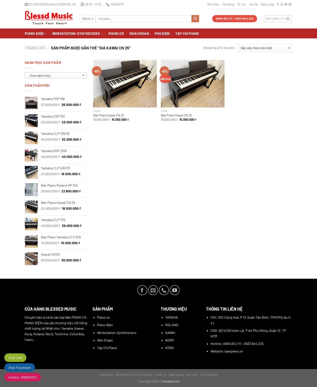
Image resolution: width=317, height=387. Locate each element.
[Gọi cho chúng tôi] (164, 290)
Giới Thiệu (213, 4)
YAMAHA (171, 317)
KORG (169, 348)
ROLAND (171, 325)
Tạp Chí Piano (187, 33)
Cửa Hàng (228, 4)
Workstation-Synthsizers (76, 33)
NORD (169, 340)
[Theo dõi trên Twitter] (286, 4)
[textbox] (55, 75)
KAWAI (170, 332)
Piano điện (34, 33)
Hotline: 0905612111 (22, 377)
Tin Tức (241, 4)
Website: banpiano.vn (226, 351)
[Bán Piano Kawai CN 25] (125, 83)
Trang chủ (35, 48)
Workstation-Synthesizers (117, 332)
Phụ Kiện (162, 33)
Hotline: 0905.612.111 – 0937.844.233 (237, 343)
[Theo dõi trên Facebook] (277, 4)
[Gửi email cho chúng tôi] (290, 4)
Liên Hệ (253, 4)
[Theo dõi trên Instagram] (282, 4)
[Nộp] (195, 18)
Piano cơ (116, 33)
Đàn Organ (139, 33)
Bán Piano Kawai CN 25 (108, 115)
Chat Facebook (19, 368)
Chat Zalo (15, 358)
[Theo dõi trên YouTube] (175, 290)
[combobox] (56, 75)
